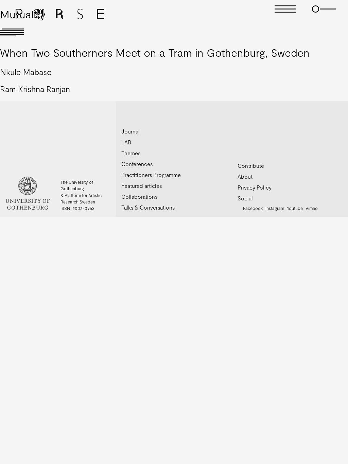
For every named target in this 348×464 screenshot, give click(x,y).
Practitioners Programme (151, 175)
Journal (130, 131)
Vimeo (312, 208)
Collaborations (139, 196)
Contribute (251, 165)
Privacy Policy (255, 187)
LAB (126, 142)
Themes (130, 153)
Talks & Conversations (148, 207)
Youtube (295, 208)
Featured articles (141, 185)
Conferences (137, 164)
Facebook (253, 208)
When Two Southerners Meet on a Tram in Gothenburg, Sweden (155, 52)
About (245, 176)
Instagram (274, 208)
